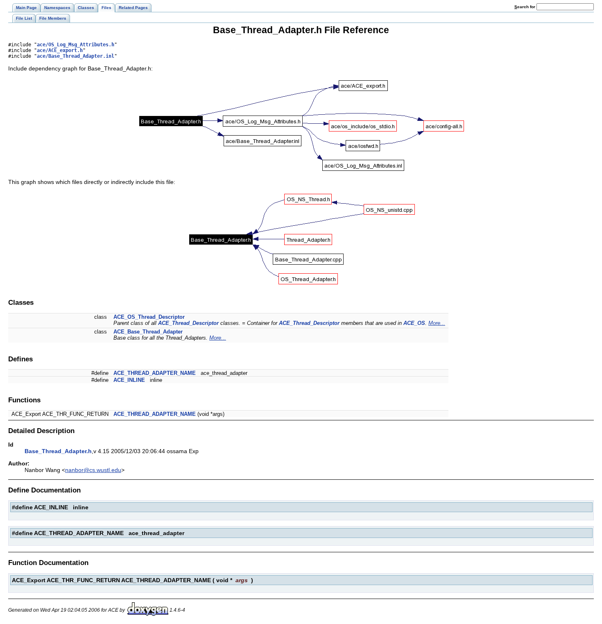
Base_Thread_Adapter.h (58, 451)
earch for (525, 7)
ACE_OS (414, 323)
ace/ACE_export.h (60, 50)
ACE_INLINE (129, 380)
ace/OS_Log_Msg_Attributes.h (75, 45)
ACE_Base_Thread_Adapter (148, 332)
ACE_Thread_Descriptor (188, 323)
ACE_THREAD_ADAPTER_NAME (154, 373)
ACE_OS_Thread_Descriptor (149, 317)
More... (436, 323)
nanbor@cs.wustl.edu (93, 470)
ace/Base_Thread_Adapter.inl (75, 56)
